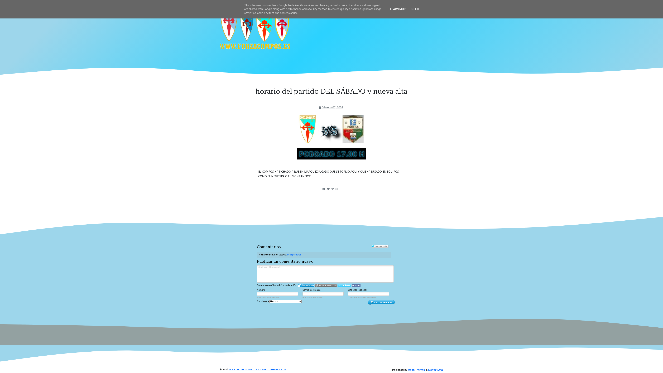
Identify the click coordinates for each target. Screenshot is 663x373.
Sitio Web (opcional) (357, 290)
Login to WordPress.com (326, 285)
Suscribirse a (263, 301)
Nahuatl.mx (435, 369)
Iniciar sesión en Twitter (344, 285)
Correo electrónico (311, 290)
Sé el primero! (294, 255)
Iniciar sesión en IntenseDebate (306, 285)
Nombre (261, 290)
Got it (415, 9)
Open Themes (416, 369)
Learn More (398, 9)
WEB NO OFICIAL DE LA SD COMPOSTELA (257, 369)
